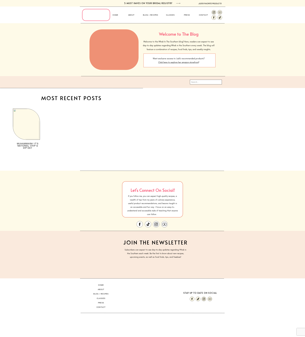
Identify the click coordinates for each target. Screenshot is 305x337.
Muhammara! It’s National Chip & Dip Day (27, 145)
